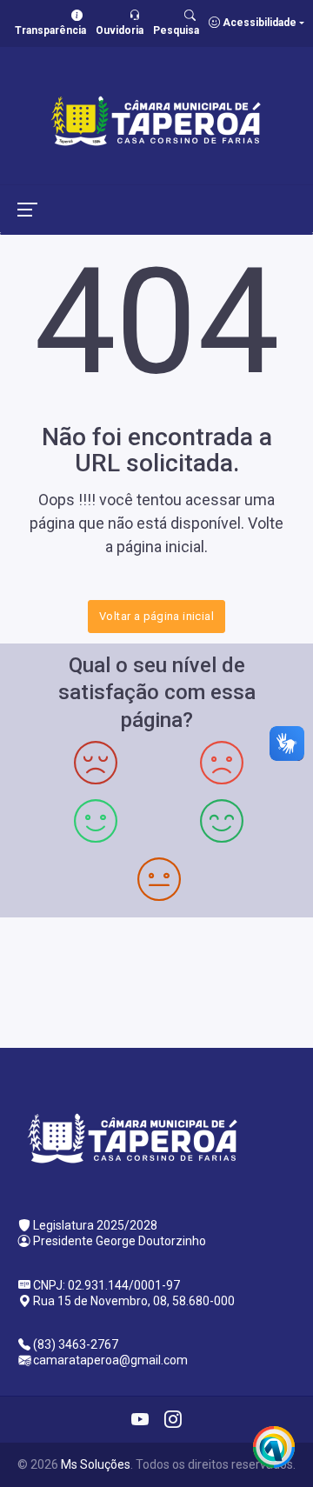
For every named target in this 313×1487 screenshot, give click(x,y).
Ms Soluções (95, 1464)
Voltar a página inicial (156, 616)
